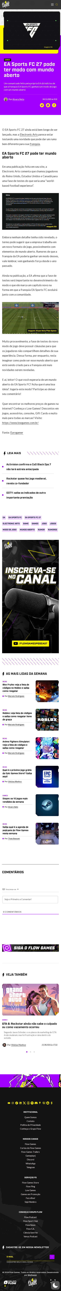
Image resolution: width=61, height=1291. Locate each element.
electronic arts (11, 524)
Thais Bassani (14, 838)
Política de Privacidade (30, 1125)
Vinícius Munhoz (15, 781)
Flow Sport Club (30, 1221)
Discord (30, 1159)
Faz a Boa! (30, 1198)
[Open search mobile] (56, 4)
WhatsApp (30, 1163)
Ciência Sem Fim (30, 1232)
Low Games (30, 1190)
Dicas (5, 681)
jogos (53, 524)
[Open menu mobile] (52, 4)
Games (7, 60)
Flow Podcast (30, 1217)
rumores (52, 530)
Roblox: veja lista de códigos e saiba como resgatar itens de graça (17, 716)
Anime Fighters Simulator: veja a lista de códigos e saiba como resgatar (16, 745)
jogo (44, 524)
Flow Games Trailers (30, 1152)
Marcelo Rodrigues (16, 696)
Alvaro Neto (18, 99)
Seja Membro (30, 1202)
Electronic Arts (29, 134)
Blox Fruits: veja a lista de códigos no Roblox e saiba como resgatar (16, 688)
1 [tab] (26, 1051)
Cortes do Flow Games (30, 1148)
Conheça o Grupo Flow (30, 1129)
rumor (41, 530)
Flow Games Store (30, 1182)
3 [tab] (34, 1051)
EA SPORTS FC (15, 518)
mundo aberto (27, 530)
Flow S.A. (30, 1229)
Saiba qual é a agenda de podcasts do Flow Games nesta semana (15, 830)
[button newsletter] (52, 1257)
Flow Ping (30, 1186)
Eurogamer (16, 432)
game (26, 524)
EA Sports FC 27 (33, 518)
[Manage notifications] (5, 1286)
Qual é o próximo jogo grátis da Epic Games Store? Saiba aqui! (17, 773)
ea (4, 518)
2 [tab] (30, 1051)
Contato (30, 1121)
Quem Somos (30, 1117)
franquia (35, 144)
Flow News (30, 1225)
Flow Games (30, 1144)
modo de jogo (9, 530)
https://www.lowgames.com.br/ (20, 422)
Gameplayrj (31, 1156)
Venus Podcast (30, 1236)
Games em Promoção (30, 1194)
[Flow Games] (5, 4)
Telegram (30, 1167)
